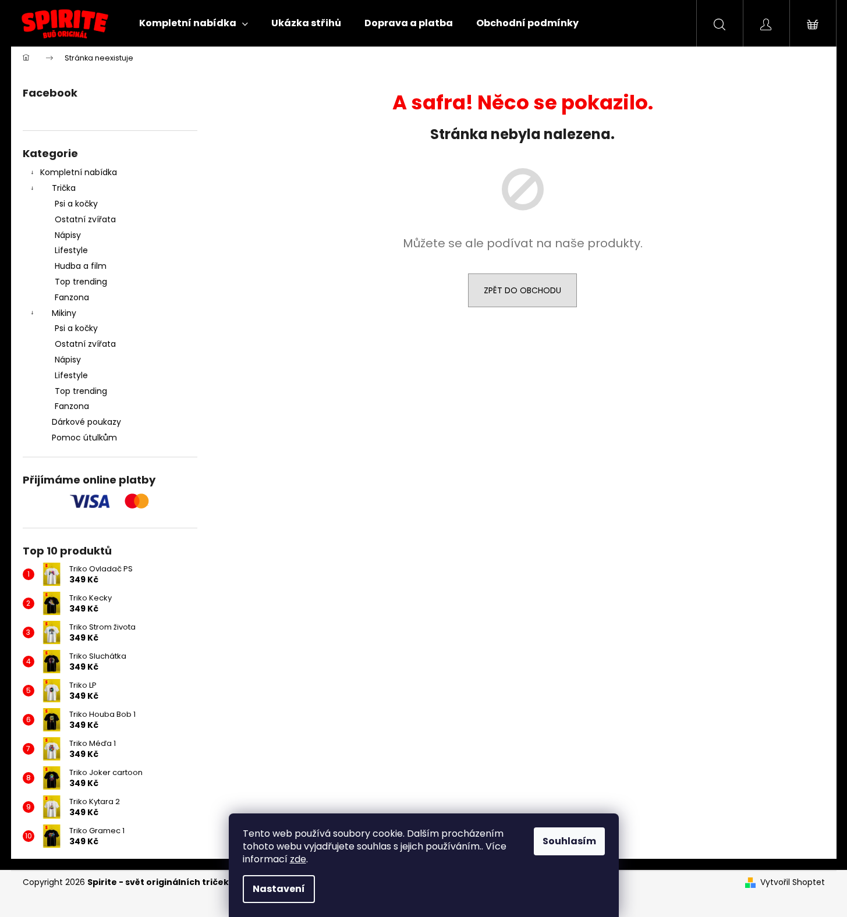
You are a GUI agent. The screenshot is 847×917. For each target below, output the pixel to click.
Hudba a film (81, 266)
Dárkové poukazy (86, 422)
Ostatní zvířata (85, 219)
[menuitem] (193, 23)
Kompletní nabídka (78, 172)
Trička (64, 188)
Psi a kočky (76, 203)
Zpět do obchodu (522, 290)
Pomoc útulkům (84, 437)
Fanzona (72, 297)
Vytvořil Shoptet (792, 882)
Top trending (81, 281)
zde (298, 859)
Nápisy (68, 235)
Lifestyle (71, 250)
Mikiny (64, 313)
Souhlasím (569, 841)
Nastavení (279, 888)
